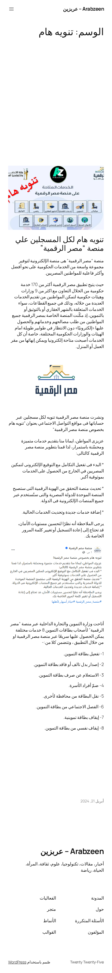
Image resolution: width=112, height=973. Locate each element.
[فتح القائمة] (11, 9)
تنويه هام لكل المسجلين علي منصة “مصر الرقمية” (59, 243)
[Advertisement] (56, 98)
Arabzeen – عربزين (83, 8)
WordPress (17, 962)
